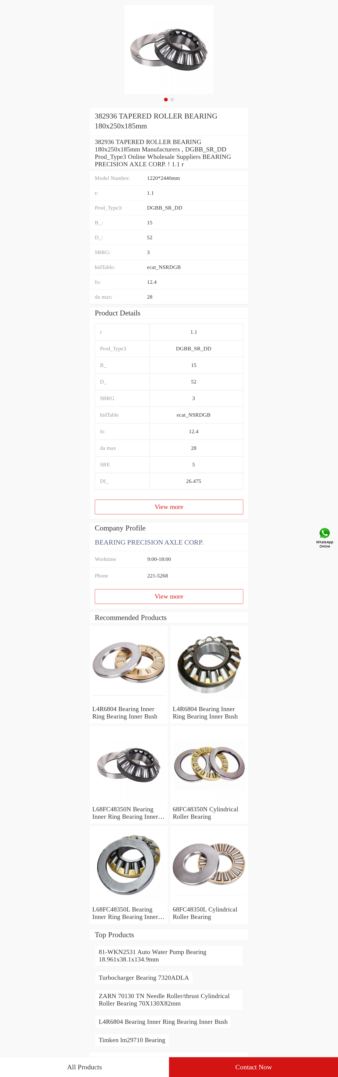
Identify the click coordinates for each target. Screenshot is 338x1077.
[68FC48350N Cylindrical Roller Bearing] (209, 801)
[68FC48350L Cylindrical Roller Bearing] (209, 902)
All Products (84, 1067)
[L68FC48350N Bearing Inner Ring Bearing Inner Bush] (129, 801)
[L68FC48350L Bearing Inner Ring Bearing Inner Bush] (129, 902)
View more (169, 506)
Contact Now (253, 1067)
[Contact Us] (325, 538)
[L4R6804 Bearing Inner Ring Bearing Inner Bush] (129, 701)
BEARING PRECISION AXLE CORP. (149, 542)
